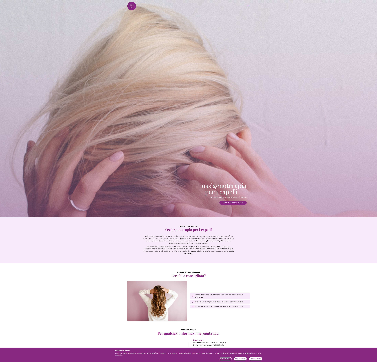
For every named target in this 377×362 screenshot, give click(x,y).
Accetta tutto (255, 359)
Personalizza (225, 359)
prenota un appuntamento (233, 202)
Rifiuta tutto (240, 359)
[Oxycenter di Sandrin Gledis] (136, 6)
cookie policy (119, 355)
